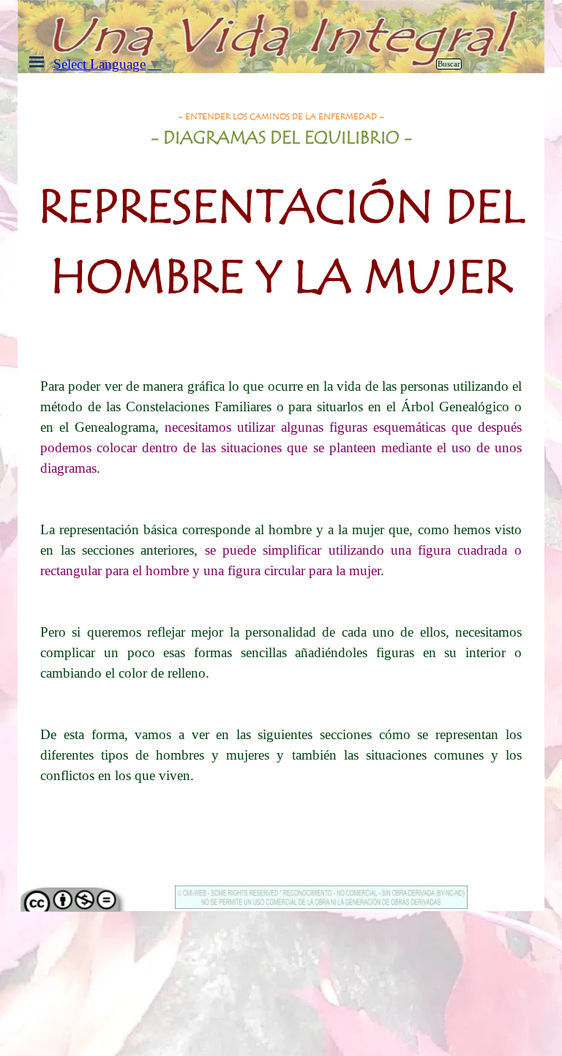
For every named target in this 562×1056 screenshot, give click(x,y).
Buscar (449, 64)
